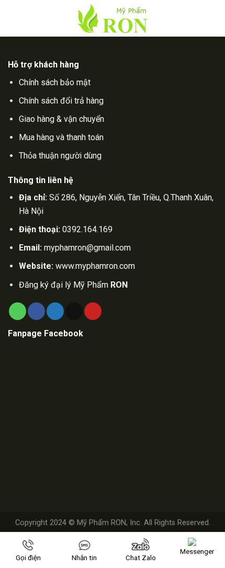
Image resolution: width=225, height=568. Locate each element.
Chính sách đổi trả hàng (61, 101)
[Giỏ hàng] (212, 18)
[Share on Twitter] (55, 311)
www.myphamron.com (95, 266)
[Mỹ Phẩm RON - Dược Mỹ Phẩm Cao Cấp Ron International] (112, 18)
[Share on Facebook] (36, 311)
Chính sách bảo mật (55, 82)
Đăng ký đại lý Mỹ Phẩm (73, 285)
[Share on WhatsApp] (17, 311)
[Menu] (16, 18)
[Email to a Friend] (74, 311)
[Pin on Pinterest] (93, 311)
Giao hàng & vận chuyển (61, 119)
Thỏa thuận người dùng (60, 156)
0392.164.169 (87, 229)
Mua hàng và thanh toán (61, 137)
